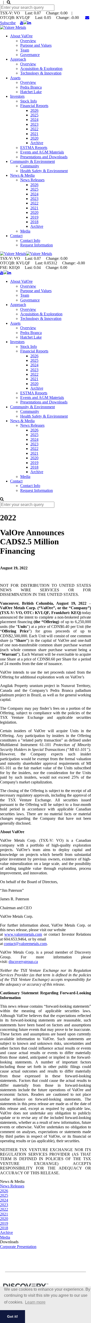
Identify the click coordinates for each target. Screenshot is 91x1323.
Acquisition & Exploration (41, 68)
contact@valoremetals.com (25, 944)
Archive (36, 143)
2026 (34, 110)
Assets (15, 78)
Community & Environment (32, 161)
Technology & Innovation (40, 73)
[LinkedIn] (29, 23)
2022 (34, 129)
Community (29, 166)
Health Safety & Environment (44, 171)
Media (25, 231)
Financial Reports (34, 106)
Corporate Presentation (18, 1246)
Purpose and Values (36, 45)
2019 (34, 217)
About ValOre (21, 36)
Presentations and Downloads (43, 157)
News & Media (22, 175)
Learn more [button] (35, 1302)
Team (24, 50)
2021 (34, 134)
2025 (34, 115)
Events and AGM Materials (42, 152)
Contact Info (30, 240)
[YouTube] (22, 23)
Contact (16, 236)
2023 (34, 124)
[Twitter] (26, 23)
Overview (28, 41)
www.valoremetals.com (23, 934)
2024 (34, 119)
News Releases (32, 180)
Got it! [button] (12, 1316)
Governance (30, 55)
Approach (18, 59)
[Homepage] (13, 27)
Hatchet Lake (31, 92)
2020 (34, 138)
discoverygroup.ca (23, 961)
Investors (17, 96)
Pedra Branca (31, 87)
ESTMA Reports (33, 147)
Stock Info (28, 101)
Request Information (36, 245)
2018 (34, 222)
